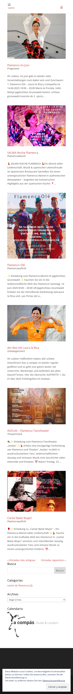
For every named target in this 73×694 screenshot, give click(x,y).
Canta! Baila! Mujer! (19, 518)
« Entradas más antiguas (21, 560)
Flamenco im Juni (18, 65)
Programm (13, 68)
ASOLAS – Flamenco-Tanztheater (28, 431)
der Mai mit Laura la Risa (23, 348)
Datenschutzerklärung (54, 680)
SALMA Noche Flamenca (22, 153)
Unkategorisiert (16, 351)
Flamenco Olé (16, 265)
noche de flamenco (18, 585)
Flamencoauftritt (16, 268)
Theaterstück (14, 434)
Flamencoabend (16, 156)
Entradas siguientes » (53, 560)
